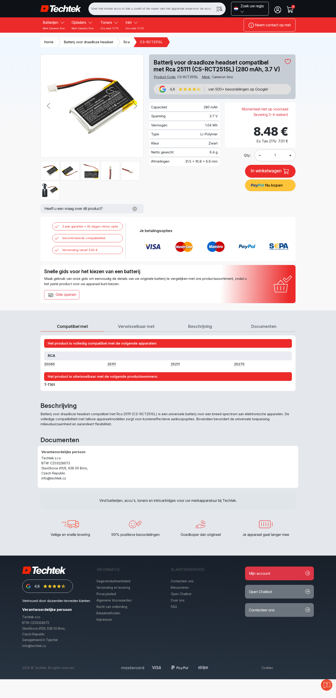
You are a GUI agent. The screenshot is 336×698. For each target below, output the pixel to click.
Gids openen (65, 294)
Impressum (104, 619)
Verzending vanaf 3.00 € (80, 250)
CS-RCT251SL (151, 42)
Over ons (177, 600)
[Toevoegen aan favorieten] (287, 61)
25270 (239, 364)
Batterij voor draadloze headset (88, 42)
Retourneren (180, 587)
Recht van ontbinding (111, 607)
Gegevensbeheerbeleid (113, 581)
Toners (109, 25)
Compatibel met (72, 326)
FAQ (174, 607)
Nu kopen (267, 185)
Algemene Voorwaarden (114, 600)
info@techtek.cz (34, 646)
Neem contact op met (272, 25)
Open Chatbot (181, 594)
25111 (111, 364)
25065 (49, 364)
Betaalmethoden (108, 613)
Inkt (134, 25)
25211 (175, 364)
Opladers (82, 25)
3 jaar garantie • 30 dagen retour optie (90, 226)
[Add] (260, 155)
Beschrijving (200, 326)
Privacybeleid (106, 594)
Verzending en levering (113, 587)
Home (48, 42)
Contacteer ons (182, 581)
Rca (126, 42)
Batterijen (54, 25)
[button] (250, 9)
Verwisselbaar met (136, 326)
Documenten (263, 326)
